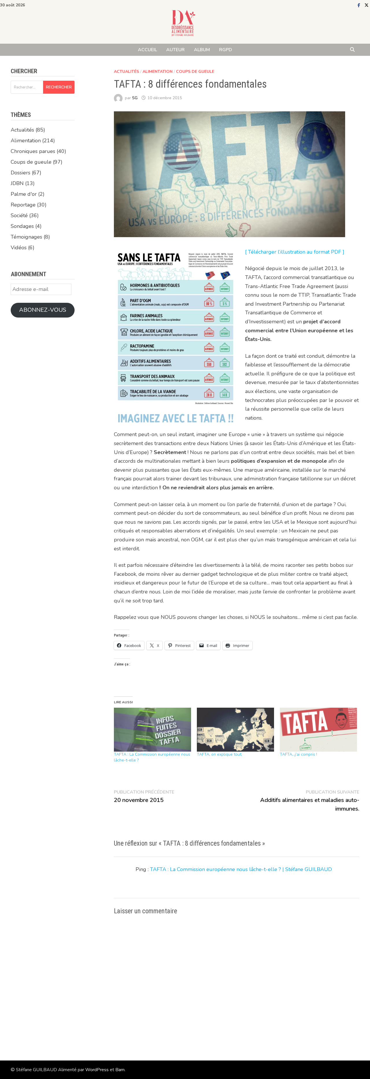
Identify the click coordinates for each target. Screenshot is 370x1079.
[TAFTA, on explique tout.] (235, 730)
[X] (366, 4)
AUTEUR (175, 50)
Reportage (23, 204)
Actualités (126, 71)
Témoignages (26, 236)
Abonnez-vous (42, 310)
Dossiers (20, 172)
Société (19, 215)
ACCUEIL (147, 50)
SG (135, 98)
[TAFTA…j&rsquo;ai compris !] (318, 730)
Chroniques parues (33, 151)
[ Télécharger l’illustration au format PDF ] (294, 251)
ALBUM (202, 50)
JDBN (17, 183)
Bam (120, 1070)
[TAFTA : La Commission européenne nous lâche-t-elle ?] (152, 730)
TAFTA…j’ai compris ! (298, 754)
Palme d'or (24, 194)
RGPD (225, 50)
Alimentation (158, 71)
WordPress (97, 1070)
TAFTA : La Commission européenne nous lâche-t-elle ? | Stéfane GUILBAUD (241, 869)
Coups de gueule (195, 71)
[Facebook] (359, 4)
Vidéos (19, 247)
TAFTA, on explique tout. (219, 754)
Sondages (22, 226)
